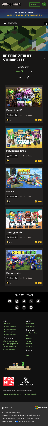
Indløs (27, 356)
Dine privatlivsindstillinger (26, 421)
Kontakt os (29, 346)
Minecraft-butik (30, 326)
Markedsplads (10, 23)
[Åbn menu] (44, 4)
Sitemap (28, 341)
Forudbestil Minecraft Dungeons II (23, 15)
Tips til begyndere (31, 333)
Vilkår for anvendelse (8, 418)
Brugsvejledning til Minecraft (12, 394)
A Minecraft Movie (9, 349)
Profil (27, 353)
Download (29, 344)
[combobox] (24, 71)
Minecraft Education (9, 334)
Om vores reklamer (33, 418)
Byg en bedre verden (9, 346)
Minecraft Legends (9, 332)
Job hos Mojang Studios (10, 344)
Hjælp (27, 336)
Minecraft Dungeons (9, 329)
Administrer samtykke (30, 394)
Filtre (22, 77)
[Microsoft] (41, 407)
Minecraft (6, 324)
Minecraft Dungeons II (10, 326)
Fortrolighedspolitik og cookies (11, 412)
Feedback (29, 338)
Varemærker (21, 418)
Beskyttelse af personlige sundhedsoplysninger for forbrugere (21, 415)
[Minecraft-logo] (11, 4)
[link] (9, 301)
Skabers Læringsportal (10, 341)
